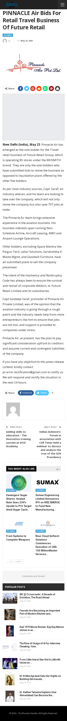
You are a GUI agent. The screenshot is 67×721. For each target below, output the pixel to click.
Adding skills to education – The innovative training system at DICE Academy (18, 439)
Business (8, 35)
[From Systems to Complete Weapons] (18, 524)
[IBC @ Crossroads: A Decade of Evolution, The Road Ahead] (10, 598)
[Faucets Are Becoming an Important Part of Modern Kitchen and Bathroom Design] (10, 614)
